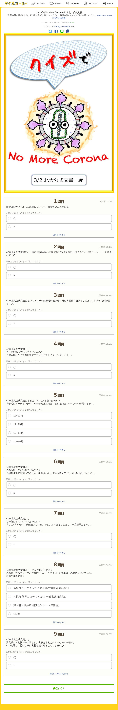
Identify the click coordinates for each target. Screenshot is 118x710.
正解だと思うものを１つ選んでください (24, 213)
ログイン (110, 3)
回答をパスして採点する (59, 674)
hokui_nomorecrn (62, 26)
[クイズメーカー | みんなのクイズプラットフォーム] (16, 3)
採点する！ (59, 688)
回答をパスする (59, 235)
